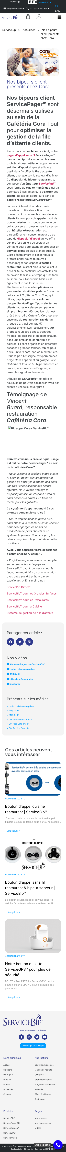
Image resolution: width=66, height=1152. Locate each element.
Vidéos (38, 1128)
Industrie (39, 1089)
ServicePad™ (47, 183)
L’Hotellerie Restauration (21, 679)
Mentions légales (43, 1123)
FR (56, 6)
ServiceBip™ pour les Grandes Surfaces (32, 593)
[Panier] (28, 16)
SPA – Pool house (43, 1094)
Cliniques (39, 1074)
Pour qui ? (8, 1074)
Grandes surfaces (43, 1079)
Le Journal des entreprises (22, 669)
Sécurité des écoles (44, 1065)
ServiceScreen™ (11, 1128)
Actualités (11, 798)
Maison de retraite (43, 1069)
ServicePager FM (11, 1123)
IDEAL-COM (50, 1149)
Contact (7, 1094)
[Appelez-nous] (58, 1144)
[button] (59, 17)
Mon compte (41, 1118)
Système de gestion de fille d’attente (30, 613)
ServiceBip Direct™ (18, 587)
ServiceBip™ (9, 1118)
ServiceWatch (10, 1137)
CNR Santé (14, 674)
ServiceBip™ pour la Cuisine (24, 606)
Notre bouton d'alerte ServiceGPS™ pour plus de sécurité (28, 969)
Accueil (6, 1065)
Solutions (7, 1069)
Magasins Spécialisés (45, 1084)
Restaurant (40, 1099)
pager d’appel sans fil (21, 155)
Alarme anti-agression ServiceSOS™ (27, 664)
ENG (58, 10)
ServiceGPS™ (9, 1133)
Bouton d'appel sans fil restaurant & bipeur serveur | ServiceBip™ (30, 888)
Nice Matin (14, 684)
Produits (7, 1079)
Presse (6, 1084)
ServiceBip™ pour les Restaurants (28, 600)
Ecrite (21, 798)
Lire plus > (13, 830)
